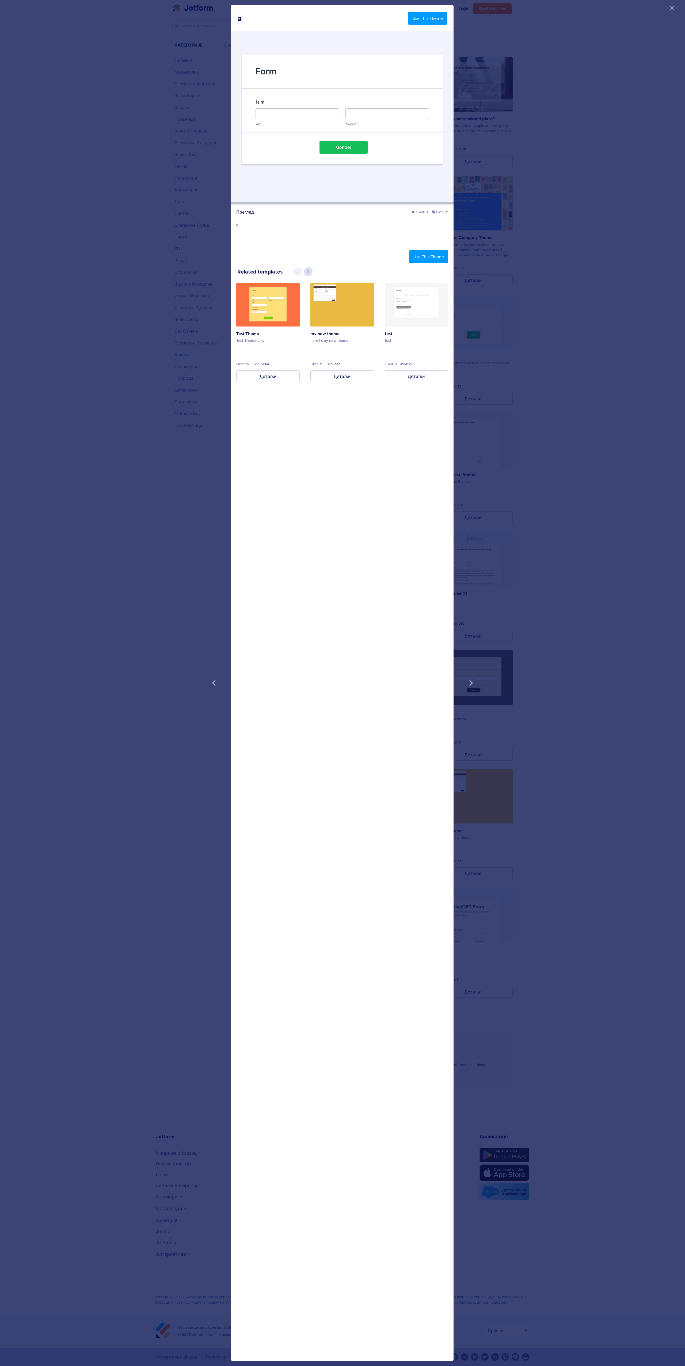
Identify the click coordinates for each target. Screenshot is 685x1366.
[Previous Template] (214, 683)
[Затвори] (672, 8)
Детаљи (268, 376)
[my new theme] (342, 305)
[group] (268, 332)
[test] (416, 305)
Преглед (245, 212)
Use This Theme (427, 18)
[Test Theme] (268, 305)
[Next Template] (471, 683)
